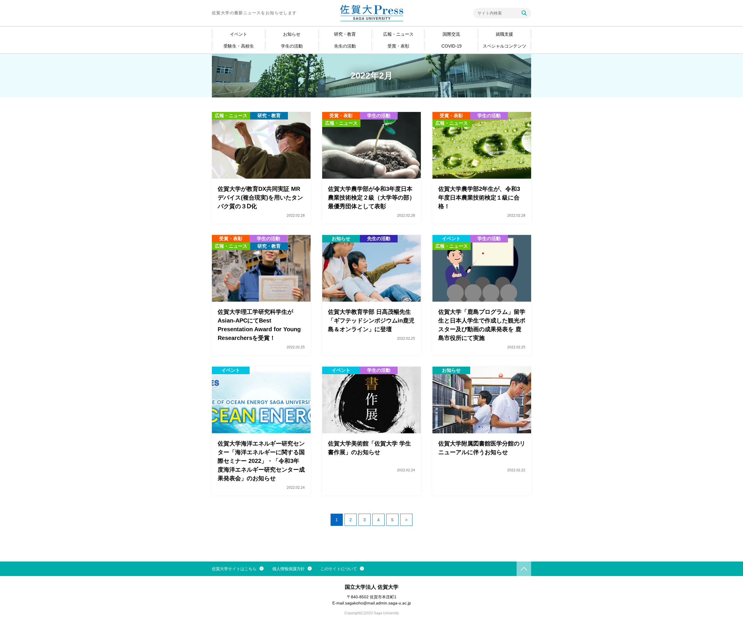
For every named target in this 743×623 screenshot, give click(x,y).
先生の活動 (345, 46)
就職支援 (504, 34)
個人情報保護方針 (288, 568)
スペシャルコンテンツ (504, 46)
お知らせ (291, 34)
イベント (238, 34)
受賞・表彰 (398, 46)
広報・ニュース (398, 34)
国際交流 (451, 34)
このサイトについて (338, 568)
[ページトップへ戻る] (524, 569)
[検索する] (524, 13)
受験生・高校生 (238, 46)
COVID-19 (451, 46)
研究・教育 (345, 34)
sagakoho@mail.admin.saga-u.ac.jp (378, 603)
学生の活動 (292, 46)
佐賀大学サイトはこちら (234, 568)
